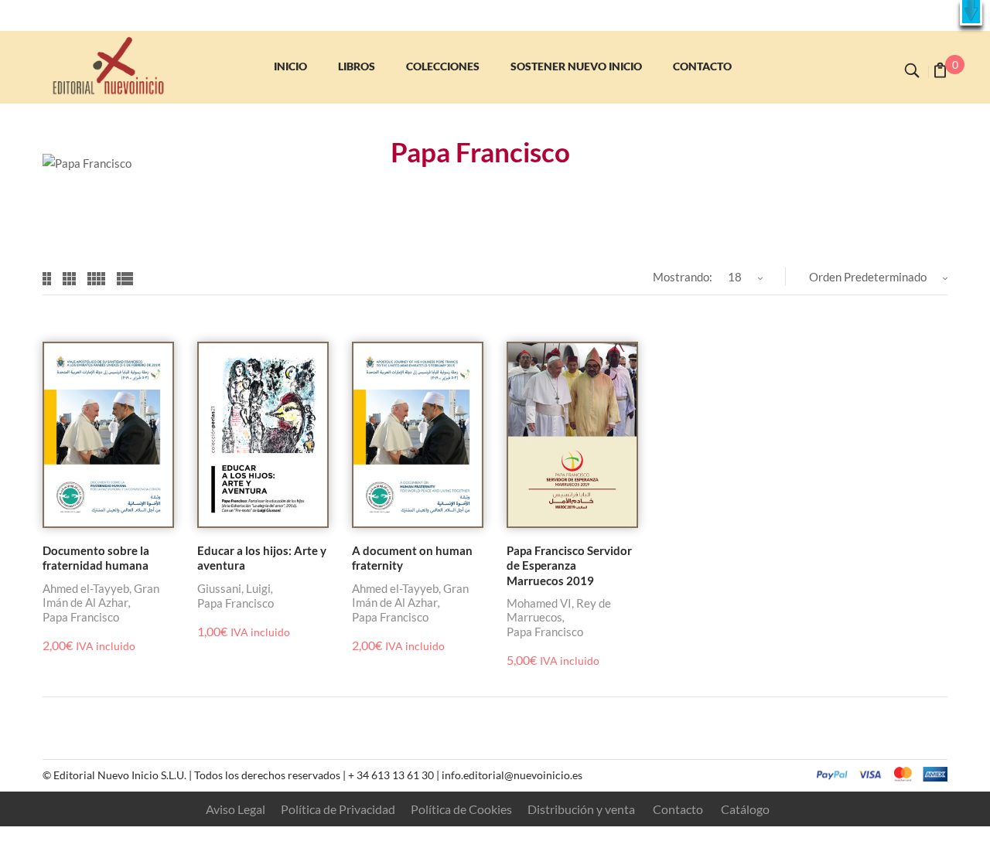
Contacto (678, 809)
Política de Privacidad (338, 809)
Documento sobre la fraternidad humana (96, 558)
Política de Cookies (461, 809)
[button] (971, 13)
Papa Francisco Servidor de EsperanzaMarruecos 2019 (569, 565)
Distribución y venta (581, 809)
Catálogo (745, 809)
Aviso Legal (235, 809)
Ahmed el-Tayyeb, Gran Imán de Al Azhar (101, 595)
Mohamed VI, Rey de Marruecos (559, 610)
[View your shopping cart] (940, 72)
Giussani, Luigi (234, 588)
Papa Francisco (81, 617)
